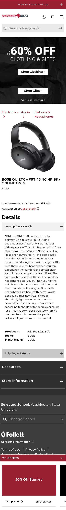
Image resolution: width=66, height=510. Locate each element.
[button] (33, 4)
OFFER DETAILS (44, 502)
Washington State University (30, 406)
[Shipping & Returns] (33, 353)
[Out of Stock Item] (38, 208)
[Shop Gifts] (33, 93)
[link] (53, 17)
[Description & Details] (33, 226)
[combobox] (33, 419)
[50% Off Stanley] (29, 493)
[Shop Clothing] (33, 48)
